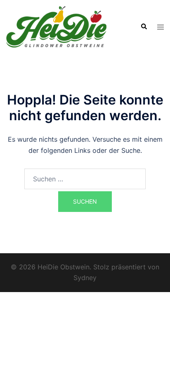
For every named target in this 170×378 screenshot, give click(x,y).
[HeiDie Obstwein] (56, 26)
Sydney (85, 277)
